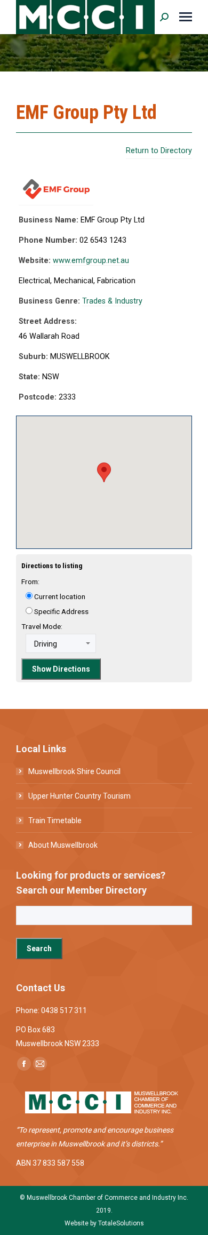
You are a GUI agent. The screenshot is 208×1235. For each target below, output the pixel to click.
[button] (104, 472)
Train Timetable (55, 820)
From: (30, 581)
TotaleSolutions (121, 1223)
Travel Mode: (41, 626)
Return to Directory (159, 150)
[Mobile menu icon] (185, 17)
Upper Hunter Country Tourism (79, 796)
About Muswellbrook (63, 845)
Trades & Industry (112, 301)
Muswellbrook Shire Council (74, 771)
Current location (59, 596)
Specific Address (61, 611)
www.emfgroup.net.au (91, 260)
